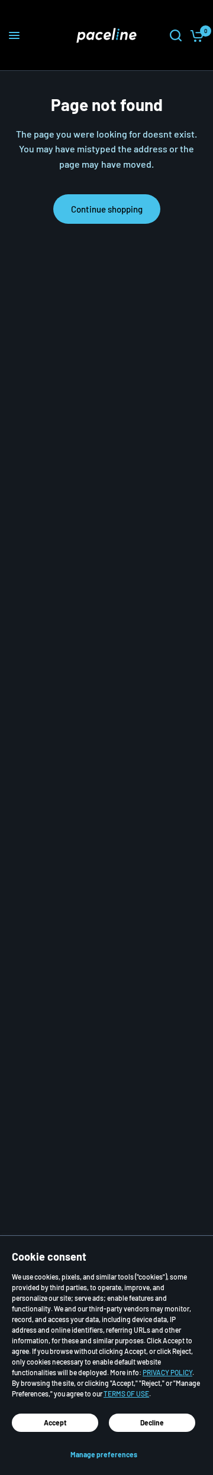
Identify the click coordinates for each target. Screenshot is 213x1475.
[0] (195, 35)
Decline (152, 1422)
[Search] (176, 35)
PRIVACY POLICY (167, 1372)
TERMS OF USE (126, 1393)
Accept (55, 1422)
